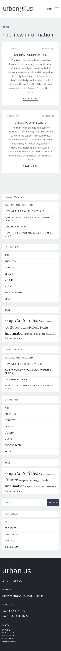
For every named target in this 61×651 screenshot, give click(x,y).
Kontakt (10, 540)
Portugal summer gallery (30, 55)
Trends (15, 338)
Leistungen (11, 534)
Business (10, 261)
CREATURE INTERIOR (16, 226)
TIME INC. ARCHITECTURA (19, 205)
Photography (14, 292)
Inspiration (31, 333)
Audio (42, 321)
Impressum (11, 547)
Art (7, 255)
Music (8, 286)
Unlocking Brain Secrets (30, 122)
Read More (30, 99)
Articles (30, 320)
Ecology (33, 327)
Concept (10, 267)
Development (23, 328)
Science (9, 338)
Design (9, 274)
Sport (9, 298)
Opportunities (51, 334)
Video (22, 338)
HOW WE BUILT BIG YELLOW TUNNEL (25, 211)
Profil (9, 522)
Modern (9, 280)
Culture (11, 327)
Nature (41, 333)
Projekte (10, 528)
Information (15, 333)
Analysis (10, 321)
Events (44, 327)
